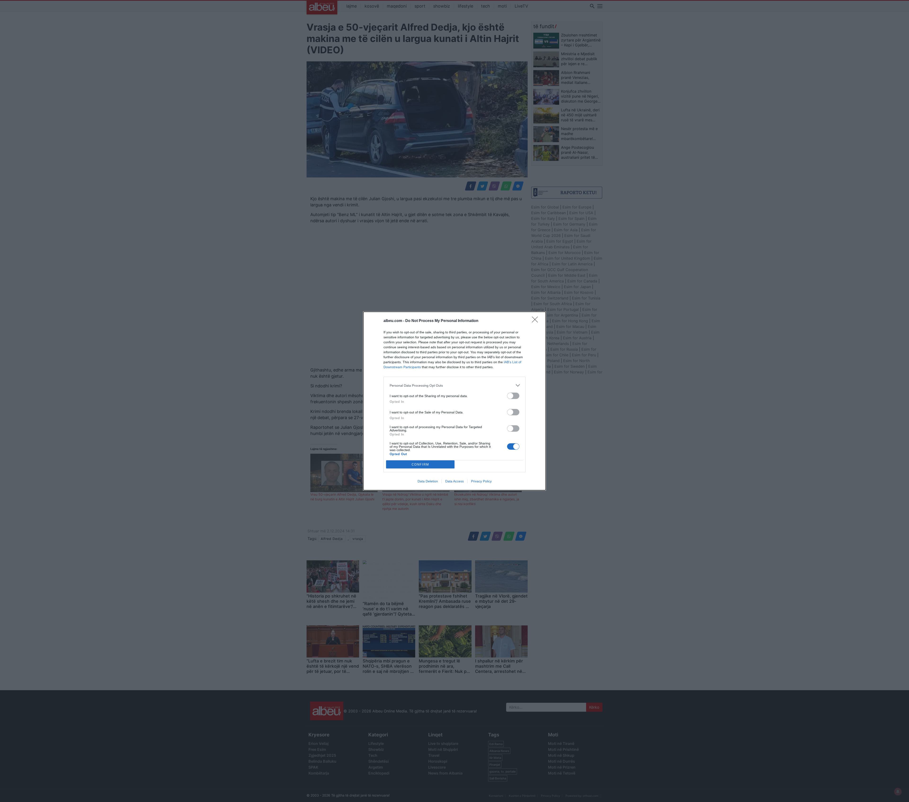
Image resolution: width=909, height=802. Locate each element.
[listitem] (454, 385)
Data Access (454, 481)
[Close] (536, 321)
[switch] (513, 396)
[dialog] (454, 401)
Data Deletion (428, 481)
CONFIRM (420, 464)
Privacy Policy (481, 481)
